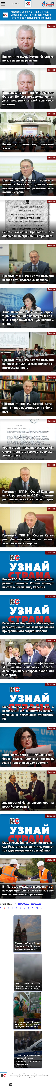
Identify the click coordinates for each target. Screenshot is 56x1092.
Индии (36, 12)
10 (37, 908)
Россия (51, 26)
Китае (44, 12)
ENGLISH (15, 4)
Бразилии (16, 15)
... (42, 908)
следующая (36, 904)
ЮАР (25, 15)
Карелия (51, 553)
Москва (51, 640)
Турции (46, 15)
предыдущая (23, 904)
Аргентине (34, 15)
